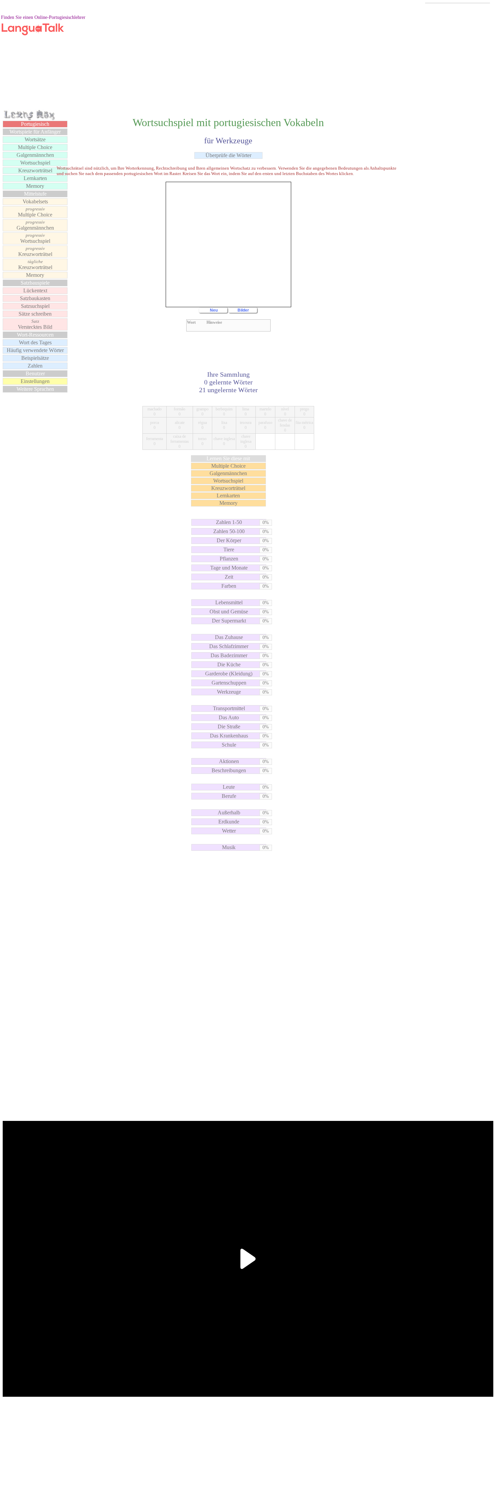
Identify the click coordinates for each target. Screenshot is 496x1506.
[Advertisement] (248, 62)
